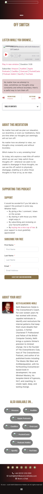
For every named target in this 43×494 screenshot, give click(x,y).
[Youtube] (17, 467)
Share (37, 59)
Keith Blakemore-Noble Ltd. (20, 485)
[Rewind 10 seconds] (11, 56)
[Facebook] (8, 467)
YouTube (29, 74)
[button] (21, 14)
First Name (8, 245)
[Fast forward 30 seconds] (20, 56)
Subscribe (28, 59)
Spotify (21, 74)
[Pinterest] (34, 467)
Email (6, 266)
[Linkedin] (12, 467)
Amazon (14, 68)
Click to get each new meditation (21, 277)
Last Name (8, 255)
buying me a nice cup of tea (23, 227)
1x (15, 56)
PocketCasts (34, 71)
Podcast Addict (9, 74)
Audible (23, 68)
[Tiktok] (30, 467)
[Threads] (26, 467)
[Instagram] (21, 467)
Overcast (24, 71)
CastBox (15, 71)
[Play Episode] (6, 54)
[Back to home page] (21, 5)
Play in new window (10, 64)
